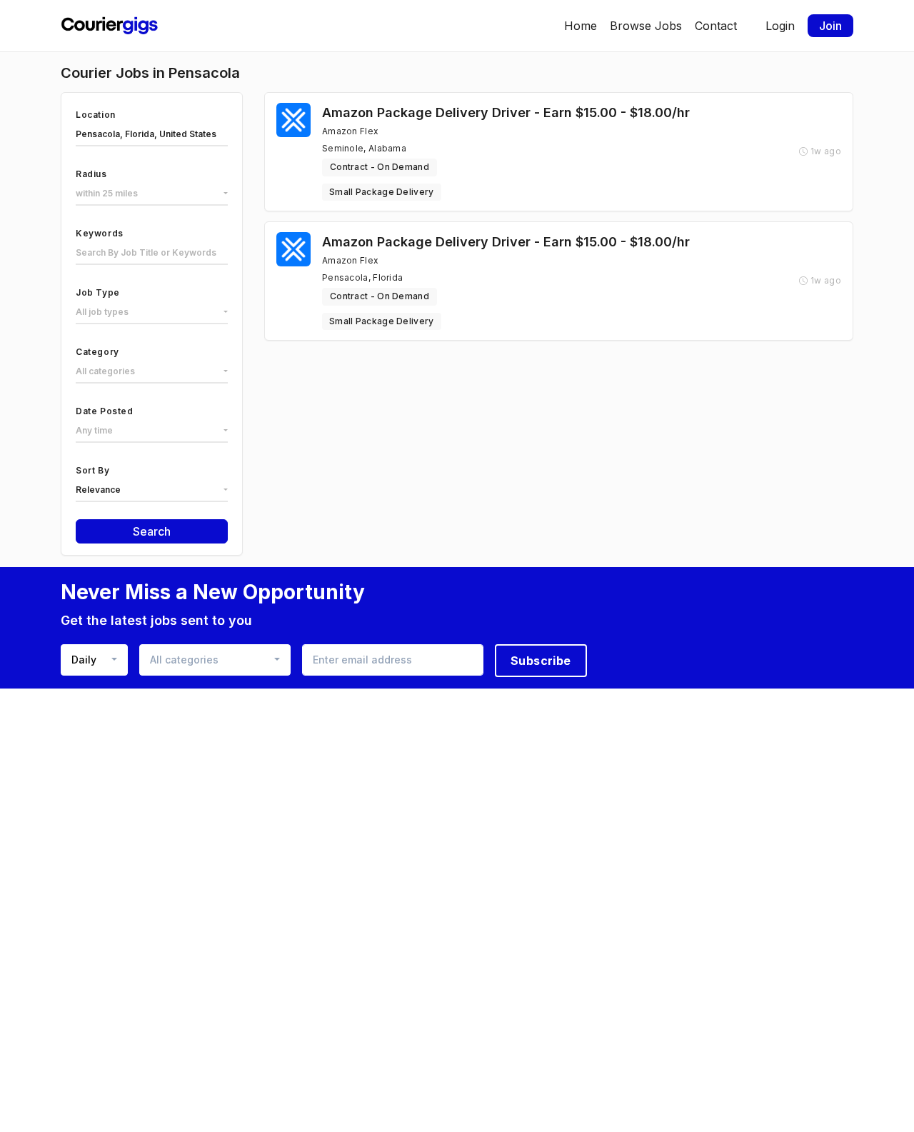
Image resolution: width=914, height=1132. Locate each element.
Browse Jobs (646, 26)
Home (580, 26)
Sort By (92, 470)
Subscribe (541, 660)
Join (830, 26)
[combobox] (152, 194)
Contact (716, 26)
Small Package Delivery (381, 191)
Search (152, 531)
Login (780, 26)
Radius (91, 174)
